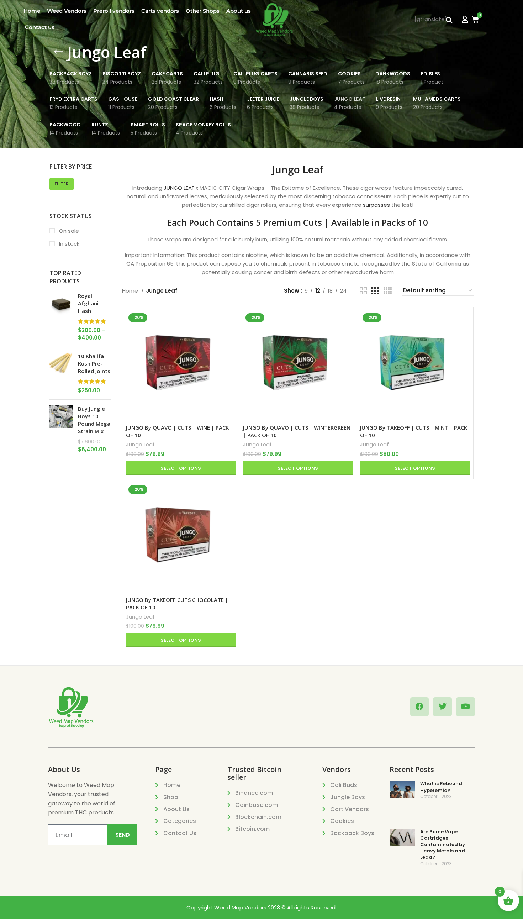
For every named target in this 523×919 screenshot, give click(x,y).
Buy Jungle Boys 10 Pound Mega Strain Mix (94, 420)
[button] (449, 20)
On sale (68, 231)
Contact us (39, 27)
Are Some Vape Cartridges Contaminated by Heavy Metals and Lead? (442, 844)
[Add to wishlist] (230, 354)
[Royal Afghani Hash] (61, 316)
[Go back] (58, 52)
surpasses (376, 205)
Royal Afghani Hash (88, 303)
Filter (61, 184)
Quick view (230, 338)
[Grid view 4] (388, 291)
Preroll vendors (113, 10)
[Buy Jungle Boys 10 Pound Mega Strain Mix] (61, 429)
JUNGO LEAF (179, 187)
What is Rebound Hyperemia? (441, 786)
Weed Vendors (66, 10)
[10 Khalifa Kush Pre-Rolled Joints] (61, 373)
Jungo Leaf (140, 444)
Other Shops (203, 10)
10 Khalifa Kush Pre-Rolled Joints (94, 363)
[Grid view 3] (375, 291)
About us (238, 10)
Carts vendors (160, 10)
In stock (68, 243)
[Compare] (230, 322)
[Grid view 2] (363, 291)
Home (31, 10)
